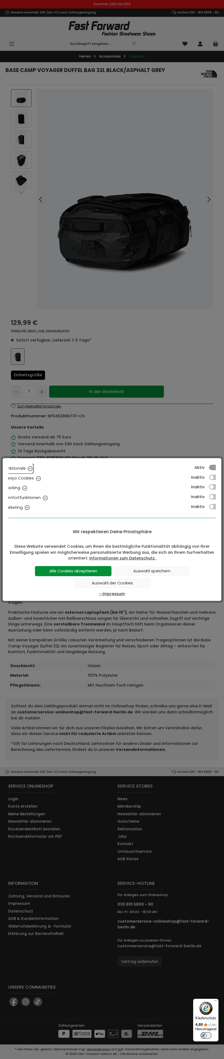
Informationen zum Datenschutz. (122, 558)
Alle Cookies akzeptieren (73, 571)
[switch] (206, 1035)
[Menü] (215, 1002)
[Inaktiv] (215, 477)
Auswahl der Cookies (112, 583)
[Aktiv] (215, 467)
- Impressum (112, 593)
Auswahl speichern (151, 571)
